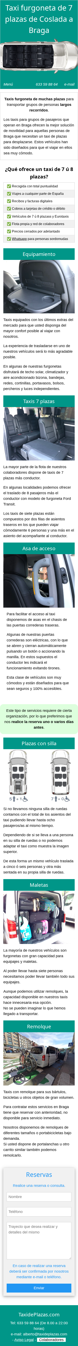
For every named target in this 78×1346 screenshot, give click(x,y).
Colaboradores (51, 1340)
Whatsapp (19, 239)
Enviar (39, 1288)
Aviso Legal (24, 1340)
